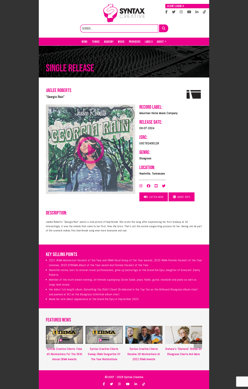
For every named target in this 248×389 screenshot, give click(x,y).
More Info (183, 197)
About (160, 42)
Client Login (174, 6)
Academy (109, 42)
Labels (149, 42)
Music (121, 42)
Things (96, 42)
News (84, 42)
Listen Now (155, 197)
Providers (135, 42)
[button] (198, 344)
